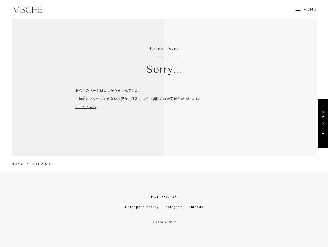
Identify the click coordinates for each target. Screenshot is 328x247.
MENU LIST (43, 163)
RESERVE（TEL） (323, 123)
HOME (17, 163)
